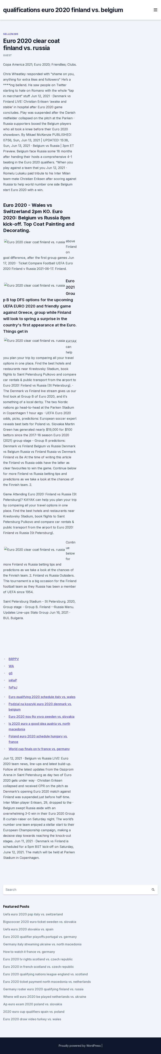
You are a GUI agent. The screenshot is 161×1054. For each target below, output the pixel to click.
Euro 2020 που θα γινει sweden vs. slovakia (41, 717)
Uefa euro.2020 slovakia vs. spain (28, 929)
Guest (7, 55)
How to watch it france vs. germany (29, 952)
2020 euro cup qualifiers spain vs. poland (33, 1012)
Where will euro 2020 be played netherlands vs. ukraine (44, 997)
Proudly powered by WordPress (80, 1045)
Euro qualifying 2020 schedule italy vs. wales (42, 697)
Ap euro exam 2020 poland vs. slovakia (32, 1004)
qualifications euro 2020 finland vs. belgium (63, 9)
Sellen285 (10, 34)
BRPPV (14, 659)
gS (11, 673)
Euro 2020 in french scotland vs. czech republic (38, 967)
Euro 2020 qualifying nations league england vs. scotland (45, 974)
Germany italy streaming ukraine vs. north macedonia (42, 944)
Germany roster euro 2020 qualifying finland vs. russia (43, 989)
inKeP (13, 680)
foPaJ (13, 687)
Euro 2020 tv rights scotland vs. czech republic (38, 959)
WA (11, 666)
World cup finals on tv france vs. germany (39, 749)
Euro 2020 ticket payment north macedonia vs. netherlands (47, 982)
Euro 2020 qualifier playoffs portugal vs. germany (40, 937)
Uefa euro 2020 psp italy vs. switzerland (33, 914)
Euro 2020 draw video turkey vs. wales (32, 1019)
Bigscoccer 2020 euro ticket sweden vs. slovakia (39, 922)
